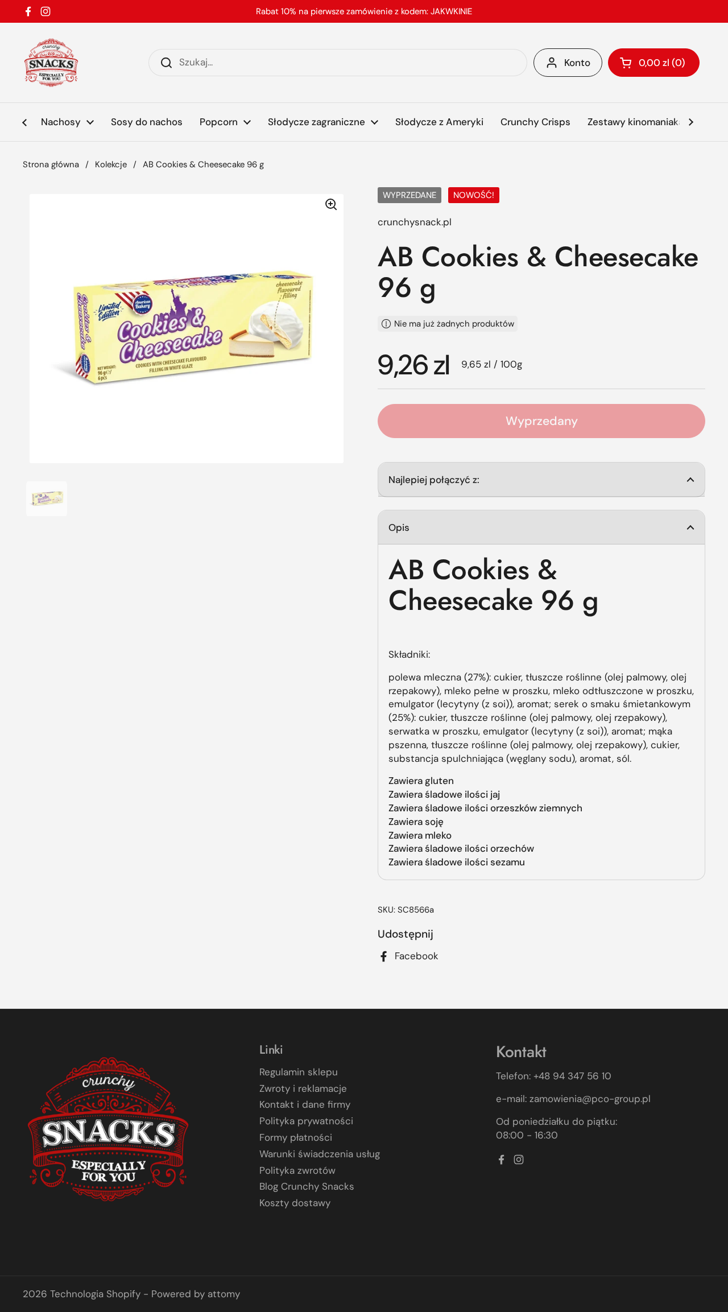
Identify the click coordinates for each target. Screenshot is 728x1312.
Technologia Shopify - (99, 1294)
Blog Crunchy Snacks (306, 1186)
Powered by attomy (195, 1294)
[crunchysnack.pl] (51, 62)
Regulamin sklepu (298, 1072)
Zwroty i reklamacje (303, 1088)
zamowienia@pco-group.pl (590, 1098)
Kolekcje (111, 164)
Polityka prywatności (306, 1121)
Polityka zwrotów (297, 1170)
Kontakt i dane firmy (304, 1104)
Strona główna (51, 164)
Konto (577, 62)
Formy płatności (295, 1137)
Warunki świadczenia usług (319, 1154)
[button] (654, 62)
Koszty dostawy (294, 1203)
